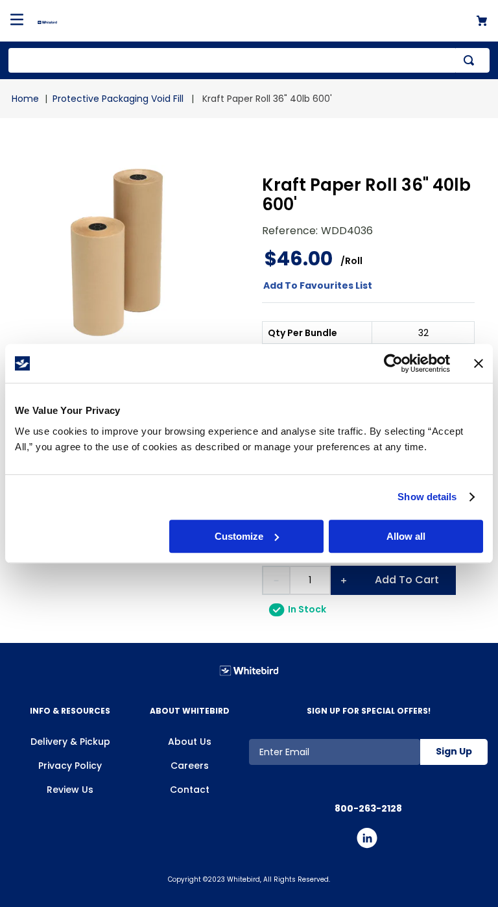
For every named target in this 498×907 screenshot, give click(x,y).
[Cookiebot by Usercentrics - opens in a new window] (393, 363)
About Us (189, 741)
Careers (190, 765)
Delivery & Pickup (70, 741)
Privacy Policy (70, 765)
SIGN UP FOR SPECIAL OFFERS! (369, 710)
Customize (239, 536)
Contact (189, 789)
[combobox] (249, 60)
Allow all (405, 536)
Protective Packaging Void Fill (118, 98)
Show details (426, 496)
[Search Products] (471, 60)
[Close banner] (478, 363)
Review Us (70, 789)
